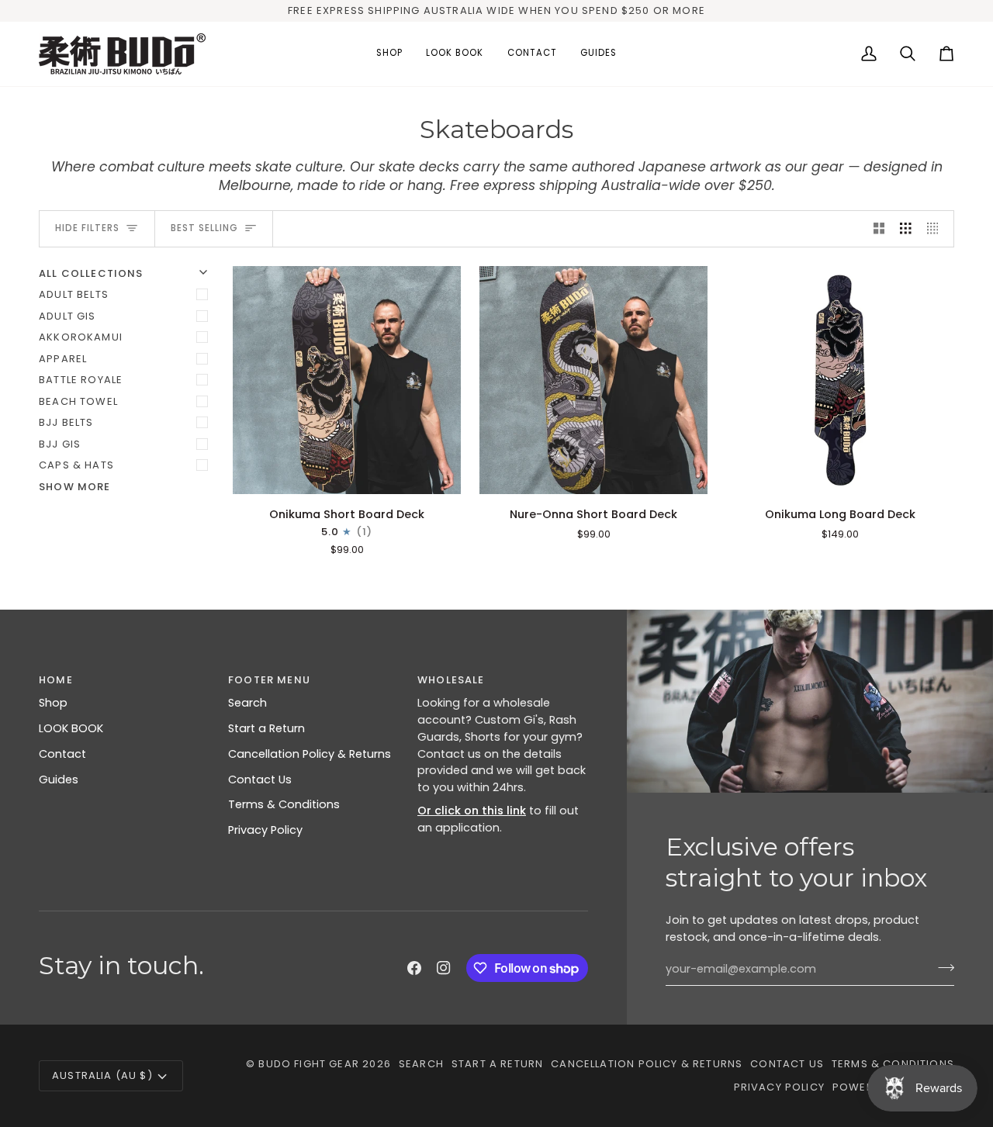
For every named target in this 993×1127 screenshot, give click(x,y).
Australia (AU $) (102, 1075)
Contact (62, 754)
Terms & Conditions (284, 804)
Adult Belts (74, 294)
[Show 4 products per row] (936, 229)
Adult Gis (67, 316)
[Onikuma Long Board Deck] (840, 380)
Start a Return (266, 728)
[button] (389, 54)
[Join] (941, 967)
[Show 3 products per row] (905, 229)
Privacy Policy (265, 830)
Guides (58, 779)
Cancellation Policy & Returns (309, 754)
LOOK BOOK (71, 728)
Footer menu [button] (269, 679)
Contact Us (260, 779)
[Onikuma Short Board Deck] (347, 380)
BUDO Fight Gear (308, 1063)
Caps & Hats (76, 465)
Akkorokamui (81, 337)
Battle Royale (81, 379)
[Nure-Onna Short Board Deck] (593, 380)
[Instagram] (444, 968)
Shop (53, 702)
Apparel (63, 358)
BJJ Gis (60, 444)
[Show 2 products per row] (879, 229)
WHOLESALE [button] (451, 679)
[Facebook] (414, 968)
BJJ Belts (66, 422)
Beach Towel (78, 401)
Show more (75, 486)
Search (247, 702)
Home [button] (56, 679)
